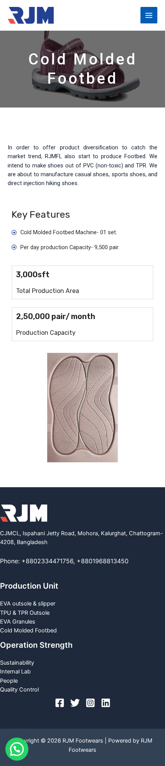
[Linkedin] (106, 703)
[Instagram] (90, 703)
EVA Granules (17, 621)
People (9, 680)
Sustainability (17, 662)
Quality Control (19, 689)
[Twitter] (75, 703)
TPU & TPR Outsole (25, 612)
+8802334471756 (47, 561)
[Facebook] (59, 703)
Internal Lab (15, 671)
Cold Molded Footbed (28, 630)
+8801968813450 (103, 561)
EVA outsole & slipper (27, 603)
